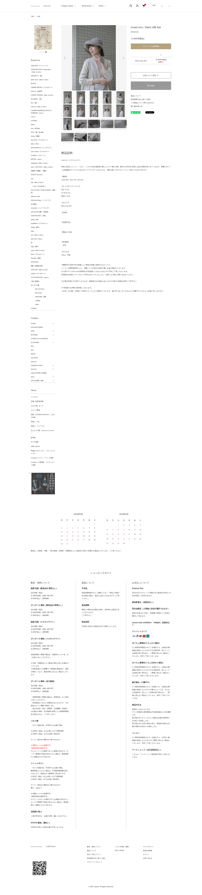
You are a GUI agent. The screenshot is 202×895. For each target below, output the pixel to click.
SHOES (33, 354)
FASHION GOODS (36, 365)
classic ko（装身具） (37, 91)
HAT (38, 16)
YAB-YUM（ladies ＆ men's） (40, 270)
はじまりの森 (35, 285)
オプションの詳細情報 (151, 46)
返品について (136, 96)
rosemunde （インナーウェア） (40, 208)
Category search (64, 6)
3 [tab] (46, 52)
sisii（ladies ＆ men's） (37, 235)
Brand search (86, 6)
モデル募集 (34, 442)
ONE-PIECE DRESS (37, 327)
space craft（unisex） (37, 239)
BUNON (33, 83)
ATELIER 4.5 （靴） (37, 76)
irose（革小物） (36, 128)
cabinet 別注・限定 (38, 297)
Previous (65, 58)
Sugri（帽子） (35, 246)
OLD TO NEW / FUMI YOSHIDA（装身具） (43, 191)
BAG (32, 346)
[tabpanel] (43, 37)
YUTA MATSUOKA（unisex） (40, 277)
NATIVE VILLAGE (36, 175)
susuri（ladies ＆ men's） (38, 250)
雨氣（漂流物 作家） (37, 266)
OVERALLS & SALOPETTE (39, 338)
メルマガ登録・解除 (122, 847)
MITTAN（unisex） (37, 159)
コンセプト (34, 397)
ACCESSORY (35, 342)
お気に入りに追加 (149, 75)
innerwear (33, 361)
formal (35, 304)
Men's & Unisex (37, 289)
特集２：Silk (35, 422)
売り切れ (151, 86)
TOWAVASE (34, 262)
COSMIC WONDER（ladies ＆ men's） (42, 95)
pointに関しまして (37, 406)
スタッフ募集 (35, 410)
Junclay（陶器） (36, 136)
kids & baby (36, 293)
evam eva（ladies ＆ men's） (39, 107)
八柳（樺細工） (36, 281)
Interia (32, 377)
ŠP (31, 243)
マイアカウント (148, 847)
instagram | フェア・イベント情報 (42, 458)
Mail (154, 5)
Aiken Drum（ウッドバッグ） (40, 65)
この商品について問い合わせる (142, 103)
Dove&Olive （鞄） (37, 99)
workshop (33, 308)
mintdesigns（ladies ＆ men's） (40, 163)
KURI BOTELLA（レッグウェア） (41, 148)
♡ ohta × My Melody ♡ (38, 186)
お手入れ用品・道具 (37, 380)
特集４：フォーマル (38, 426)
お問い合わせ (35, 446)
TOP (32, 16)
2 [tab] (43, 52)
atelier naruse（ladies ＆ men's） (40, 80)
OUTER (33, 323)
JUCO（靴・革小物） (37, 132)
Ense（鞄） (34, 103)
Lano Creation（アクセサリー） (40, 151)
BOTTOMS (34, 335)
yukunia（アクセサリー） (39, 273)
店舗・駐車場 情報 (37, 401)
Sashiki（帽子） (36, 227)
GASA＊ (33, 117)
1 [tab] (40, 52)
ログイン (146, 854)
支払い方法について (94, 854)
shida (32, 231)
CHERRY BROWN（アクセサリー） (42, 87)
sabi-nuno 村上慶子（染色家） (40, 212)
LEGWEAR (34, 358)
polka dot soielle (35, 196)
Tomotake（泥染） (36, 258)
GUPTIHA (34, 121)
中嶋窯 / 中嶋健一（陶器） (39, 171)
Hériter (33, 124)
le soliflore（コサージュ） (39, 155)
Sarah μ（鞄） (35, 219)
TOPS (32, 331)
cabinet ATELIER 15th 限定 (39, 373)
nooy (32, 178)
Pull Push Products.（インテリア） (41, 200)
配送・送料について (94, 847)
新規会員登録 (147, 850)
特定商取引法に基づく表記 (140, 99)
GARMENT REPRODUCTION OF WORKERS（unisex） (41, 112)
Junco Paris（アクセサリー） (40, 140)
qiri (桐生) (34, 204)
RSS (116, 850)
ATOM (121, 850)
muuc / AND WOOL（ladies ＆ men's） (42, 167)
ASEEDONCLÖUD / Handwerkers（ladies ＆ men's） (41, 71)
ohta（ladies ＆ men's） (37, 182)
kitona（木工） (35, 144)
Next (123, 58)
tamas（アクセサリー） (38, 254)
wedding (35, 300)
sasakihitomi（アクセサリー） (40, 223)
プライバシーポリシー (94, 862)
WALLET (33, 369)
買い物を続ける (136, 106)
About (101, 6)
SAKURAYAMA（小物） (39, 216)
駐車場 (33, 437)
